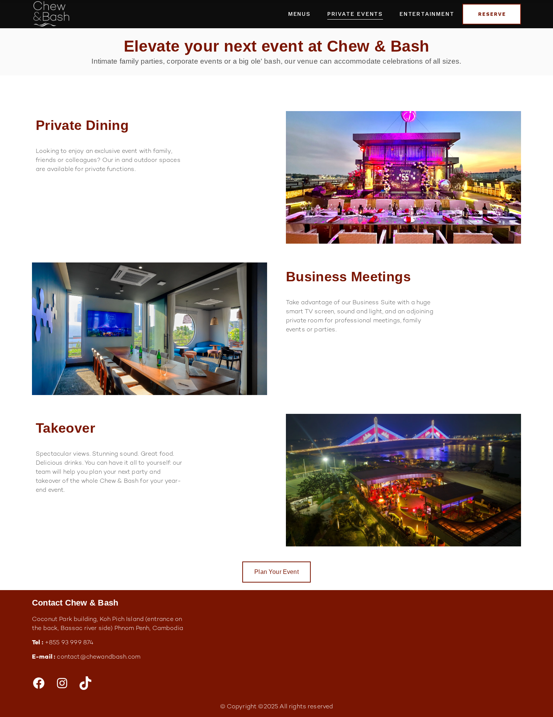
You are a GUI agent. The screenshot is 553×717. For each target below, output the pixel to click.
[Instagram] (62, 683)
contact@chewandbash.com (98, 657)
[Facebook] (39, 683)
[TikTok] (85, 683)
